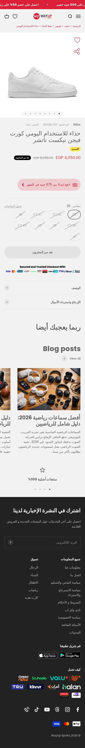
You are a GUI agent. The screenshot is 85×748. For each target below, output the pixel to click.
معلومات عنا (73, 567)
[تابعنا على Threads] (57, 709)
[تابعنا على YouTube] (47, 709)
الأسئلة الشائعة (71, 625)
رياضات (33, 590)
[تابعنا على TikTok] (37, 709)
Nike (77, 124)
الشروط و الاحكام (69, 602)
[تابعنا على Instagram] (67, 709)
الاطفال (33, 582)
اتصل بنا (75, 575)
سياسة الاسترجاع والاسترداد (70, 592)
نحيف (67, 26)
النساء (34, 575)
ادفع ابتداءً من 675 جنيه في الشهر (48, 184)
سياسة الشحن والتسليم (66, 582)
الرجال (34, 567)
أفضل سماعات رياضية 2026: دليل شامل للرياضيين (49, 420)
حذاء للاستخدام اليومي (27, 26)
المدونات (75, 632)
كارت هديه (31, 597)
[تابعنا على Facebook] (78, 709)
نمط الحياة (47, 26)
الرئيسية (77, 26)
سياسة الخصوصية (69, 617)
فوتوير (58, 26)
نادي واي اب (73, 610)
